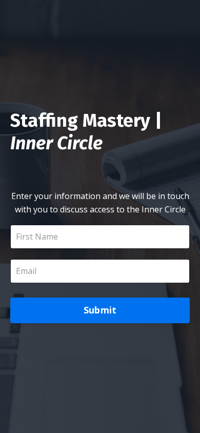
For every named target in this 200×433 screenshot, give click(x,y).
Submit (100, 310)
